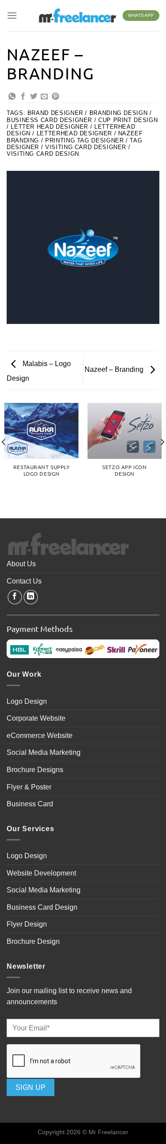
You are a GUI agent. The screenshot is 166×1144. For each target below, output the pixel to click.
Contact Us (24, 581)
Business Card (30, 804)
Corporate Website (36, 718)
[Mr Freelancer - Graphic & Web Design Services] (77, 15)
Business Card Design (42, 907)
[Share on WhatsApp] (11, 97)
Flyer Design (27, 924)
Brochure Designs (35, 769)
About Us (21, 564)
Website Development (41, 873)
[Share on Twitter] (33, 97)
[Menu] (12, 15)
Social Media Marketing (44, 752)
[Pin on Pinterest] (55, 97)
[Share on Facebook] (23, 97)
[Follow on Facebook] (15, 597)
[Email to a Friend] (44, 97)
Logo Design (27, 701)
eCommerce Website (40, 735)
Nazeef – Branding (115, 369)
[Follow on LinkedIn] (30, 597)
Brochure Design (33, 941)
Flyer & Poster (29, 787)
